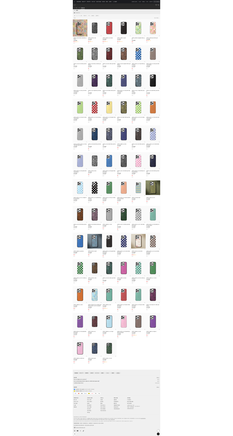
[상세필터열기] (75, 16)
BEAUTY (84, 1)
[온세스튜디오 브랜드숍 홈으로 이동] (74, 5)
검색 (140, 1)
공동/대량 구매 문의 (117, 405)
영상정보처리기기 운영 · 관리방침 (98, 423)
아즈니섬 (88, 412)
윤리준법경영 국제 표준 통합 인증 (79, 425)
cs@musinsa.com (130, 408)
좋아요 (144, 1)
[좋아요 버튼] (86, 36)
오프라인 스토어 (134, 1)
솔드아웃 (101, 401)
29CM (88, 403)
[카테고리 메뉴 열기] (74, 1)
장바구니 (151, 1)
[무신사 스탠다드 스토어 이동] (118, 373)
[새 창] (74, 431)
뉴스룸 (75, 405)
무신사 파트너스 (102, 405)
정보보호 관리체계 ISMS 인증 (80, 427)
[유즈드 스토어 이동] (112, 373)
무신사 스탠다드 (89, 401)
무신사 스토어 (89, 399)
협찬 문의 (115, 403)
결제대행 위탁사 (85, 423)
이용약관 (81, 423)
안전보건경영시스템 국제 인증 (89, 425)
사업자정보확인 (143, 418)
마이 (147, 1)
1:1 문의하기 (129, 399)
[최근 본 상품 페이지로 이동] (158, 430)
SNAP (115, 1)
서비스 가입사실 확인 (111, 419)
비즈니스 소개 (76, 401)
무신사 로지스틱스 (103, 410)
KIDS (107, 1)
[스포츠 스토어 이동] (86, 373)
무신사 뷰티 (89, 408)
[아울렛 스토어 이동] (91, 373)
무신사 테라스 (89, 410)
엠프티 (101, 403)
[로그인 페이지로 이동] (156, 1)
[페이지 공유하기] (74, 434)
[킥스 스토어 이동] (102, 373)
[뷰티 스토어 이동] (81, 373)
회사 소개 (75, 399)
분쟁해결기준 (91, 423)
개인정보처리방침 (76, 423)
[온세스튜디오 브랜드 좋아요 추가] (156, 5)
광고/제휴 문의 (116, 401)
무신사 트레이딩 (102, 408)
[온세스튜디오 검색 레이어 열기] (158, 5)
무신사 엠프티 (89, 405)
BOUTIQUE (98, 1)
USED (110, 1)
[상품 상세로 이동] (80, 28)
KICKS (103, 1)
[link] (74, 7)
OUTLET (93, 1)
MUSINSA (79, 1)
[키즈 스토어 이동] (107, 373)
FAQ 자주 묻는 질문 (130, 401)
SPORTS (89, 1)
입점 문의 (115, 399)
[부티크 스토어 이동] (97, 373)
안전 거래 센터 (129, 403)
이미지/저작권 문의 (117, 408)
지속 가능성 (75, 403)
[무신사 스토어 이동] (76, 373)
